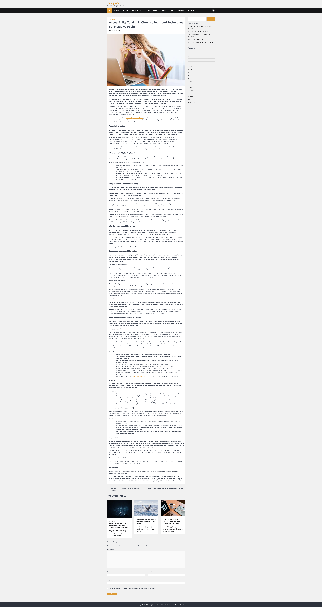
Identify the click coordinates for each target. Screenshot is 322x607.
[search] (213, 10)
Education (126, 10)
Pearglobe (113, 3)
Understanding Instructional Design (196, 39)
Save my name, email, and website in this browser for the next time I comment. (132, 588)
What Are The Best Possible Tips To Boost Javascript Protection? (200, 43)
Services (190, 87)
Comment (110, 550)
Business (116, 10)
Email (150, 572)
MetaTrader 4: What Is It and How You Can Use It (199, 31)
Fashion (147, 10)
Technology (180, 10)
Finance (155, 10)
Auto (189, 51)
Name (109, 572)
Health (164, 10)
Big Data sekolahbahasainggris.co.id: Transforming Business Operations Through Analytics (119, 524)
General (190, 72)
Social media (191, 90)
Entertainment (137, 10)
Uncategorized (191, 103)
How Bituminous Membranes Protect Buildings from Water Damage (146, 521)
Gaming (190, 69)
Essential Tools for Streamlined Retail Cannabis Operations (199, 27)
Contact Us (191, 10)
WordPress (181, 605)
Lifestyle (190, 81)
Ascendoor (167, 605)
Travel (189, 100)
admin (111, 30)
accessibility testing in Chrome (134, 118)
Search (211, 19)
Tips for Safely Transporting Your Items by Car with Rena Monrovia (200, 35)
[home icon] (109, 10)
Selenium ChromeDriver (139, 376)
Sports (171, 10)
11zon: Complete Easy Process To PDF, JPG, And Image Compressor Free (171, 521)
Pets (189, 84)
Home (189, 78)
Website (109, 580)
